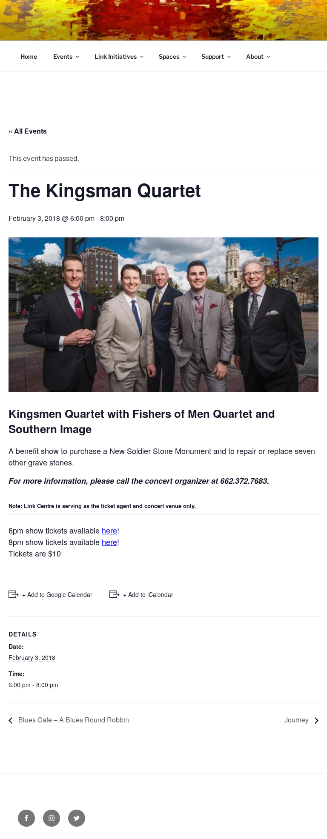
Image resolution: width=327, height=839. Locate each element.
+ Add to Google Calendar (57, 594)
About (255, 56)
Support (212, 56)
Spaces (169, 56)
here (109, 530)
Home (28, 56)
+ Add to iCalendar (148, 594)
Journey (297, 720)
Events (62, 56)
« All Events (28, 131)
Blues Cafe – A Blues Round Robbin (73, 720)
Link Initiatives (116, 56)
